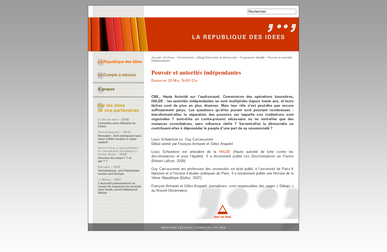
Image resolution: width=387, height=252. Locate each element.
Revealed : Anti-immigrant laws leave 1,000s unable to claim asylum (119, 139)
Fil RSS (220, 227)
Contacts (203, 227)
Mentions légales (176, 227)
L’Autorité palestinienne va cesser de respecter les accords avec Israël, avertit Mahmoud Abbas (119, 188)
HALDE (225, 152)
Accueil (156, 57)
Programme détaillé (252, 57)
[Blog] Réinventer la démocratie (217, 57)
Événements (186, 57)
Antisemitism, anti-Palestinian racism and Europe (119, 172)
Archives (169, 57)
